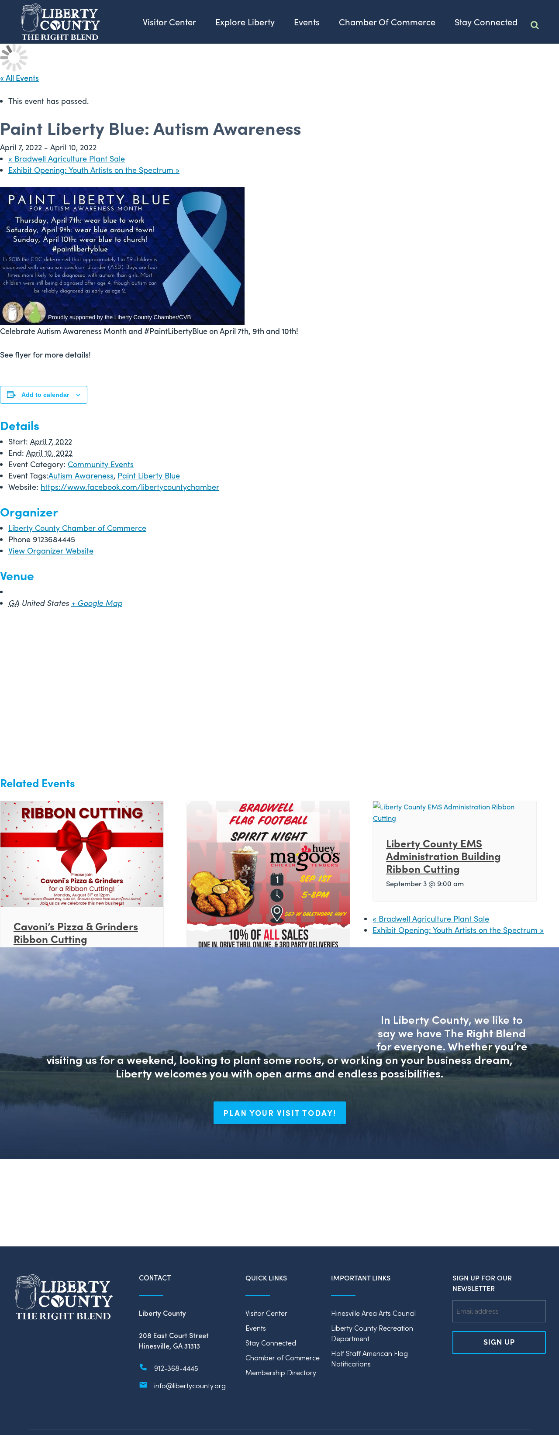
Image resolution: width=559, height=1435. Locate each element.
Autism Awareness (81, 475)
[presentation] (81, 852)
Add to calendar (45, 394)
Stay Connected (270, 1342)
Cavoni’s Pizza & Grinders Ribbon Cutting (76, 932)
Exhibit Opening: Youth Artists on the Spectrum (93, 170)
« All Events (19, 77)
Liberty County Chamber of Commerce (77, 528)
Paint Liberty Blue (148, 475)
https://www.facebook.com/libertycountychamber (130, 487)
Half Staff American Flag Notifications (369, 1358)
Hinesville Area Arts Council (373, 1313)
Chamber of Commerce (282, 1357)
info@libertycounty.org (190, 1385)
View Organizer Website (50, 550)
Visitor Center (266, 1313)
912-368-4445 (176, 1368)
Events (255, 1327)
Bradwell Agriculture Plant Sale (66, 158)
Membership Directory (280, 1372)
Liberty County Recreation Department (372, 1333)
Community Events (101, 464)
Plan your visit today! (279, 1113)
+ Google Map (96, 603)
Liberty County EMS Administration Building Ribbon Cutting (443, 855)
